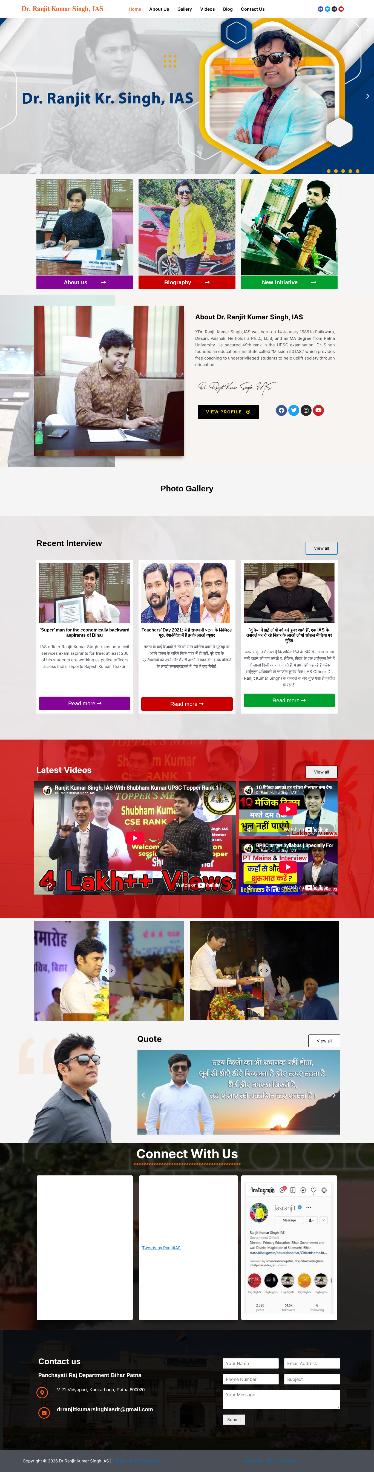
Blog (228, 9)
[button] (6, 95)
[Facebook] (320, 9)
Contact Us (253, 9)
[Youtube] (341, 9)
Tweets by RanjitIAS (161, 1247)
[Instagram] (334, 9)
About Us (159, 9)
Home (135, 9)
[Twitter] (327, 9)
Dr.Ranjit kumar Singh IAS (136, 1461)
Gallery (184, 9)
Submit (234, 1419)
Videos (207, 9)
